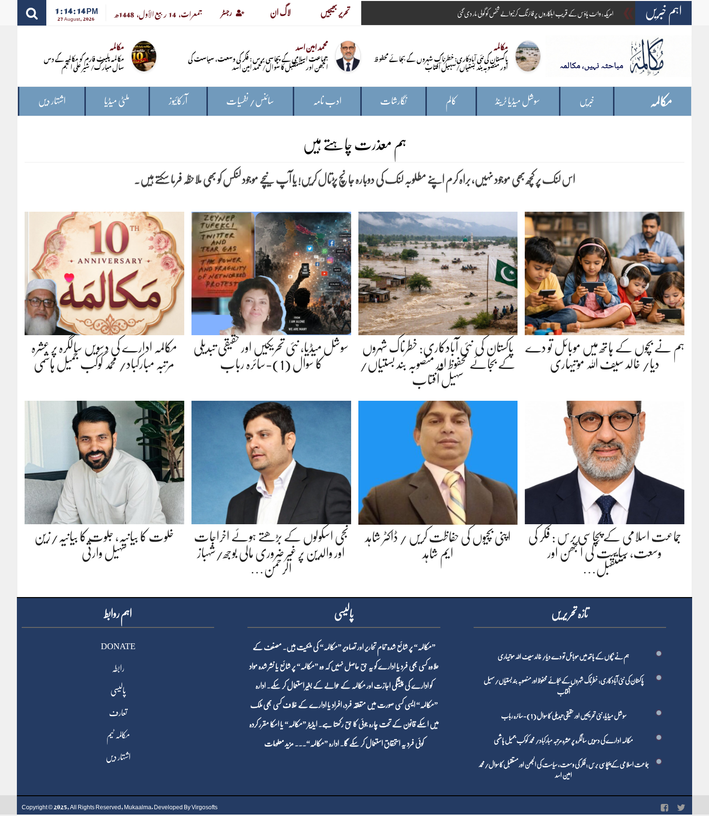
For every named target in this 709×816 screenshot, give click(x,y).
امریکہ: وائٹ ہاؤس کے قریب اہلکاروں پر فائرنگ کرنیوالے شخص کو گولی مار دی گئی (535, 13)
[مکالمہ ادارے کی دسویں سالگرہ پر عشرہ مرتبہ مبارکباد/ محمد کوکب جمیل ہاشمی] (104, 272)
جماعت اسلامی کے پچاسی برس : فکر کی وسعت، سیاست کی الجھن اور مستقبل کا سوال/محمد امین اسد (258, 62)
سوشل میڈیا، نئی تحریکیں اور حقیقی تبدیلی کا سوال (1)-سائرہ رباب (564, 716)
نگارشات (393, 101)
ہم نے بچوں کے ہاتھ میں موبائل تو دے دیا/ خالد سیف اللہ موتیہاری (563, 656)
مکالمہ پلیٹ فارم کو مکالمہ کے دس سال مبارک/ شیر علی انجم (84, 62)
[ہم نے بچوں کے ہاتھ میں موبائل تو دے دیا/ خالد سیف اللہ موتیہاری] (604, 272)
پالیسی (118, 690)
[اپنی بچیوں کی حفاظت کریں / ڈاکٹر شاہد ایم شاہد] (438, 461)
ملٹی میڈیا (117, 101)
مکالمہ (661, 101)
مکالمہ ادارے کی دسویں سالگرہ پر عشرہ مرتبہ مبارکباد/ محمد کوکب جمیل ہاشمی (563, 740)
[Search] (31, 13)
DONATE (118, 646)
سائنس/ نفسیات (250, 101)
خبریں (586, 101)
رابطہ (118, 668)
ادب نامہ (327, 101)
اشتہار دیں (52, 101)
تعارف (118, 713)
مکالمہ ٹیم (118, 735)
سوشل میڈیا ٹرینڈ (517, 101)
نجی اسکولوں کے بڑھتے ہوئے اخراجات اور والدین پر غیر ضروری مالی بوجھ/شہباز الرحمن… (271, 553)
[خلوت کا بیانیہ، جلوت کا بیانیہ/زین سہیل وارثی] (104, 461)
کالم (451, 101)
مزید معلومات (279, 743)
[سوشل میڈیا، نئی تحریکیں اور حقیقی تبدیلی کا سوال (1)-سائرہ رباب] (271, 272)
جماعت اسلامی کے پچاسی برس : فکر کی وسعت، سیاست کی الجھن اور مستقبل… (605, 553)
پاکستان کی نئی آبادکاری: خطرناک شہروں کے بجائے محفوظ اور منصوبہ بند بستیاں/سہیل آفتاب (441, 62)
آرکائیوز (178, 101)
